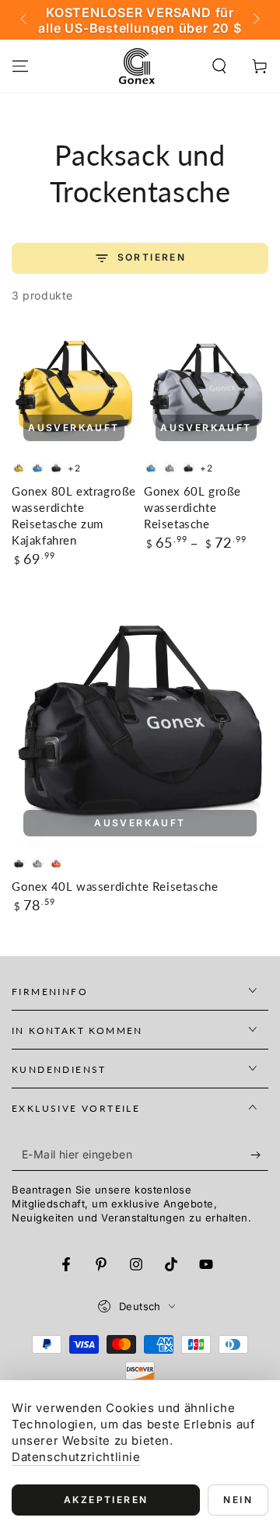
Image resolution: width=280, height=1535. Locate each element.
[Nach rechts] (255, 20)
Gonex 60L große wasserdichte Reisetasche (192, 507)
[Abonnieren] (259, 1155)
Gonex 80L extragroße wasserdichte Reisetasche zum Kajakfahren (74, 515)
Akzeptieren (106, 1499)
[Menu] (20, 66)
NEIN (238, 1499)
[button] (219, 66)
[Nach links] (25, 20)
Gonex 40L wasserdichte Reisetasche (115, 886)
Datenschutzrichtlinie (76, 1456)
